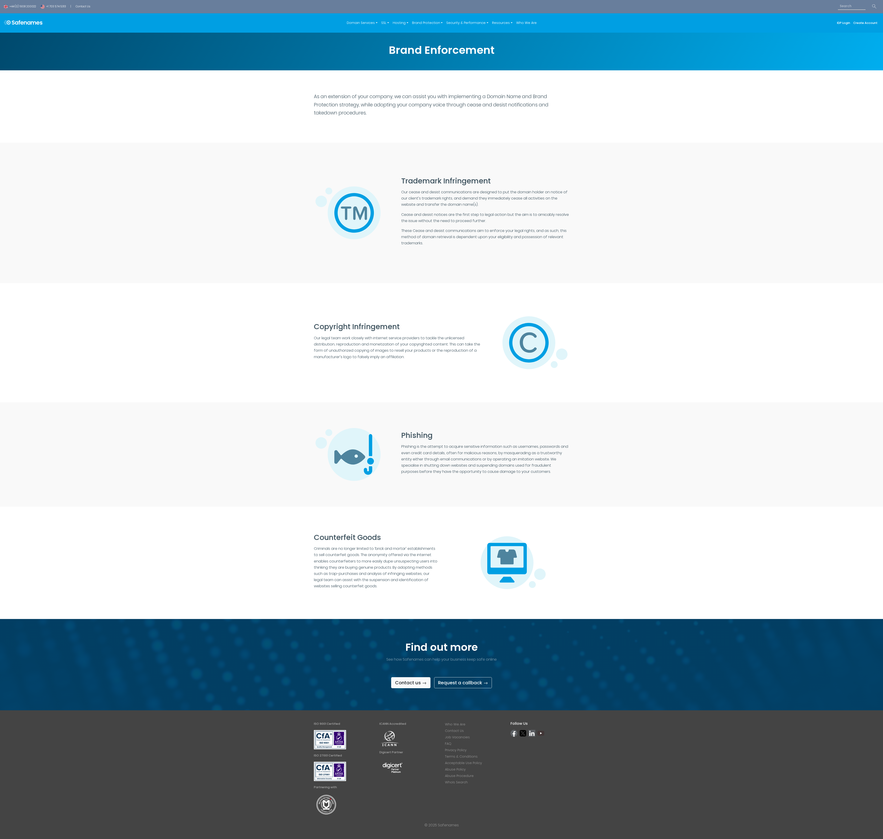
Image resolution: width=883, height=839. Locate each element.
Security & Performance (466, 22)
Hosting (399, 22)
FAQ (448, 743)
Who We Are (526, 22)
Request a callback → (463, 682)
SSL (383, 22)
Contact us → (411, 682)
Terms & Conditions (461, 756)
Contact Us (82, 6)
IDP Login (844, 23)
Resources (501, 22)
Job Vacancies (457, 737)
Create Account (865, 23)
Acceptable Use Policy (463, 763)
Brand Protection (426, 22)
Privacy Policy (456, 750)
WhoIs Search (456, 782)
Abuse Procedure (459, 775)
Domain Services (361, 22)
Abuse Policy (455, 769)
